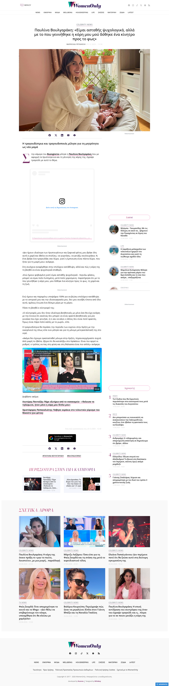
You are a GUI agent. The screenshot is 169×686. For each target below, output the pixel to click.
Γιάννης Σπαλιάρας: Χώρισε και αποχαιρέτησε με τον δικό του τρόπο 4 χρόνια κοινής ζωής (130, 480)
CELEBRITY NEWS (84, 24)
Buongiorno (53, 154)
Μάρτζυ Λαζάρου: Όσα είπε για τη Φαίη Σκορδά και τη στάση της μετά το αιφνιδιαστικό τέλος (84, 557)
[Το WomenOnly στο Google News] (144, 5)
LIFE (93, 12)
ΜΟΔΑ (57, 12)
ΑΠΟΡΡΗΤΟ (163, 684)
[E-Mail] (68, 135)
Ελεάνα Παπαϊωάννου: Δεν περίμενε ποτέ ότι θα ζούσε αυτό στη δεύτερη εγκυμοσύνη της (128, 557)
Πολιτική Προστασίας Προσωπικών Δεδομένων (74, 670)
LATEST (130, 12)
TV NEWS (23, 602)
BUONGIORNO (74, 456)
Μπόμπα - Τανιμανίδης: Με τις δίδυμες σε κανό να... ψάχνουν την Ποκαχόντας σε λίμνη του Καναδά (134, 232)
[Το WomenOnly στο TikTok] (136, 5)
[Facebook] (50, 135)
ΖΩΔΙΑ (122, 12)
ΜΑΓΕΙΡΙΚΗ (112, 12)
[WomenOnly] (84, 5)
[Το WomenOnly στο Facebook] (128, 5)
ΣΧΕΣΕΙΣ (101, 12)
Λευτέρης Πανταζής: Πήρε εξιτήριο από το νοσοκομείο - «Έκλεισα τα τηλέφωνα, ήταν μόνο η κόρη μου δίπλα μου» (58, 403)
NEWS (38, 12)
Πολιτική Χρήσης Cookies (105, 670)
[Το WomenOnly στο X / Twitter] (140, 5)
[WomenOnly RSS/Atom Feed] (148, 5)
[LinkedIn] (62, 135)
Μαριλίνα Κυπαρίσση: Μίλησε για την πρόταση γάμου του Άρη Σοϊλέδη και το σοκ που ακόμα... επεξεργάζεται (134, 274)
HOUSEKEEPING (82, 12)
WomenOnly (84, 645)
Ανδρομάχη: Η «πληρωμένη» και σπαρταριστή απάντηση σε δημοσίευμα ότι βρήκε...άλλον (130, 441)
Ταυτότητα (37, 670)
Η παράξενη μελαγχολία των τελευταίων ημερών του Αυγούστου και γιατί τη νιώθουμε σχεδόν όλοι (133, 253)
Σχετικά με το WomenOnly (127, 670)
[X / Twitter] (56, 135)
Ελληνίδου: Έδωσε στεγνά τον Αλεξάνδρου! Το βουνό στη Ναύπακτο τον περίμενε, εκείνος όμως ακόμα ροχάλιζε (129, 460)
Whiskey (98, 681)
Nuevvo (81, 681)
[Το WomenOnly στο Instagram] (132, 5)
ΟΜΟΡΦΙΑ (48, 12)
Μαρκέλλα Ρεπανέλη (76, 44)
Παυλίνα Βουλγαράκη (80, 154)
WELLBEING (67, 12)
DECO (115, 414)
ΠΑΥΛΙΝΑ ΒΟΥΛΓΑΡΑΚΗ (54, 456)
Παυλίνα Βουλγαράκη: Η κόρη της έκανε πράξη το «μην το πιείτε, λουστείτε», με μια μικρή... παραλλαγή (39, 557)
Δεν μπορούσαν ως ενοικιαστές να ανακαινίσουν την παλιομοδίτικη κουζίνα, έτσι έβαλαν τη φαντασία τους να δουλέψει (130, 421)
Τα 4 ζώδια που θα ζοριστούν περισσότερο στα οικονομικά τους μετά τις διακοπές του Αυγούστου (130, 401)
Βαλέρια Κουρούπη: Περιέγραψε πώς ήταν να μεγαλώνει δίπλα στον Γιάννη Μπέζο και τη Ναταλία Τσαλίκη (84, 609)
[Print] (74, 135)
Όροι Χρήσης (48, 670)
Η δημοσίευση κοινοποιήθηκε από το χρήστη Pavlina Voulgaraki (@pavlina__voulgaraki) (64, 238)
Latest (129, 217)
